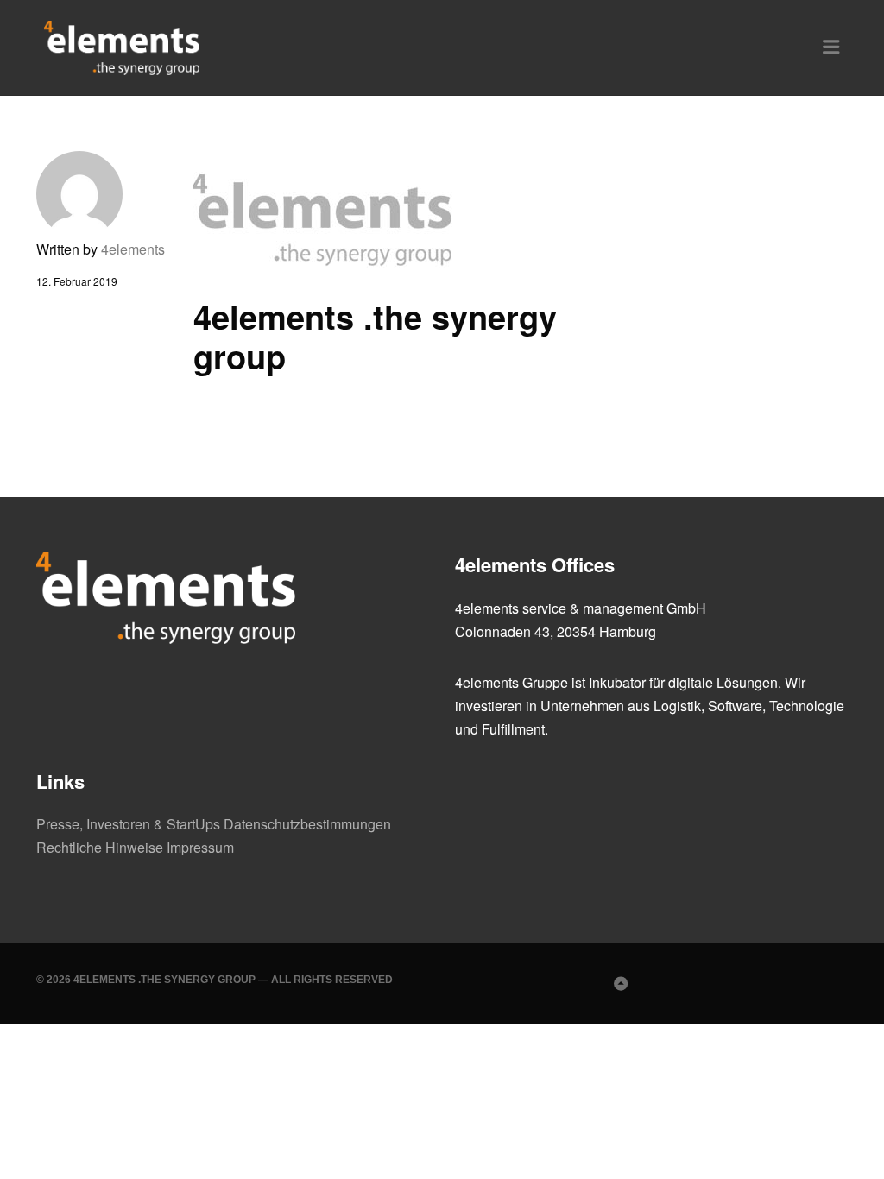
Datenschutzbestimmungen (307, 824)
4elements (133, 249)
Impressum (200, 847)
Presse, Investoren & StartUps (128, 824)
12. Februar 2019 (76, 281)
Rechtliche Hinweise (99, 847)
